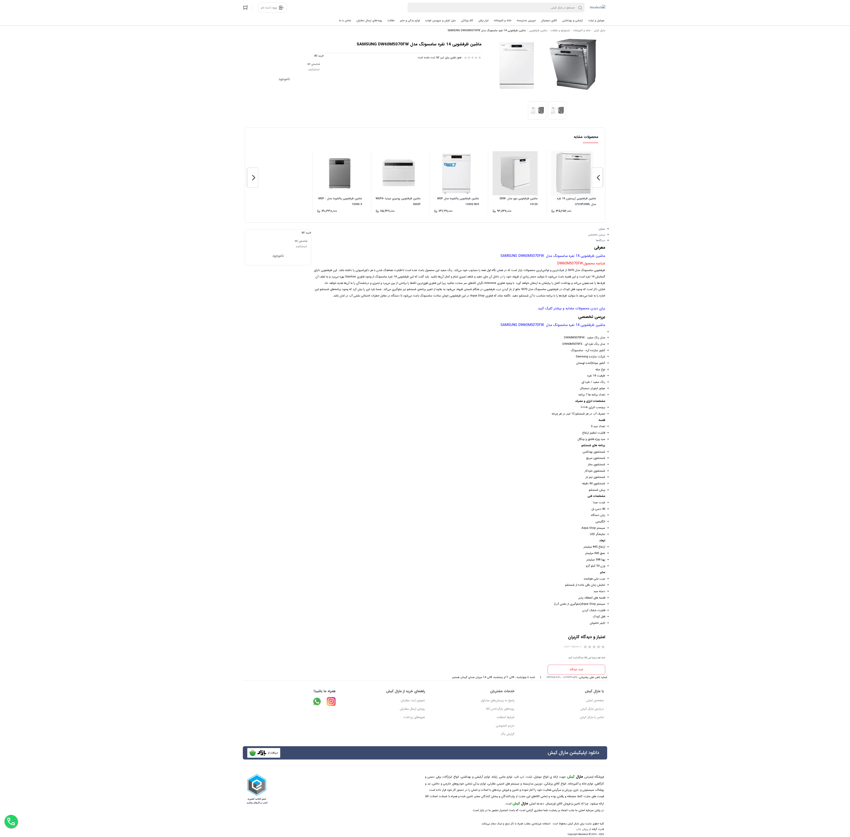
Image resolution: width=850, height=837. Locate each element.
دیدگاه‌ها (600, 240)
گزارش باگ (507, 734)
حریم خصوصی (505, 725)
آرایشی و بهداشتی (572, 20)
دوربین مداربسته (526, 20)
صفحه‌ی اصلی (595, 700)
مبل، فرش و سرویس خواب (440, 20)
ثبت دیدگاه (576, 669)
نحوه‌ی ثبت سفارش (413, 700)
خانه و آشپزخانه (502, 20)
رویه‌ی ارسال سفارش (412, 708)
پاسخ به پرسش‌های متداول (497, 700)
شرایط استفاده (505, 717)
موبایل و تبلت (596, 20)
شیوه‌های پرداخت (414, 717)
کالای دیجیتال (549, 20)
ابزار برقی (483, 20)
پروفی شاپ (582, 829)
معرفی (602, 229)
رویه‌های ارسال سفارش (369, 20)
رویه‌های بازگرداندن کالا (500, 708)
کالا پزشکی (467, 20)
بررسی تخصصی (596, 234)
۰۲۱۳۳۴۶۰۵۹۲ (570, 677)
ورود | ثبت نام (269, 8)
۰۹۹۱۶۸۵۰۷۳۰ (553, 677)
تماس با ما (345, 20)
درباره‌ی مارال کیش (592, 708)
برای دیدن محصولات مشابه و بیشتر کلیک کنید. (571, 308)
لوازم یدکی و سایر (410, 20)
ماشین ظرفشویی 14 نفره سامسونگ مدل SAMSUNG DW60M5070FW (552, 256)
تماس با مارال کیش (592, 717)
